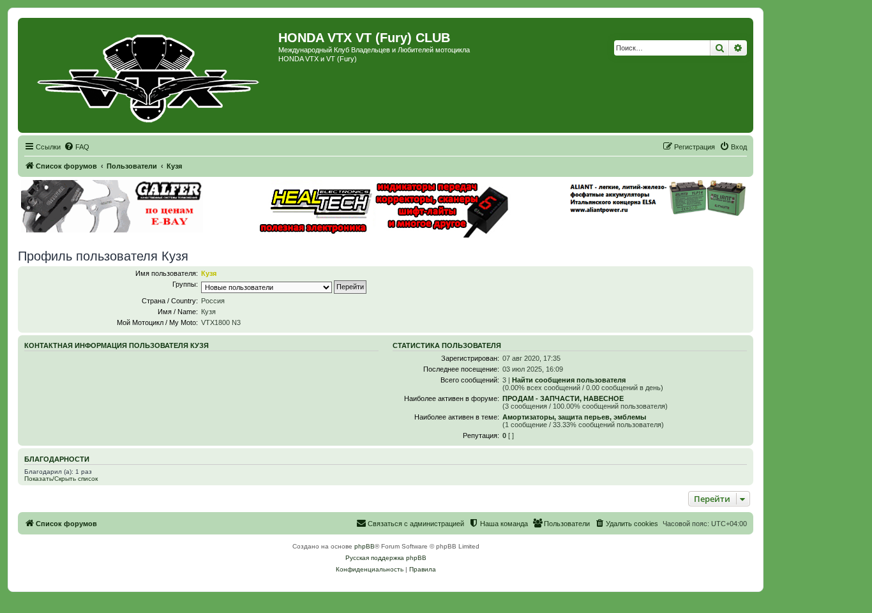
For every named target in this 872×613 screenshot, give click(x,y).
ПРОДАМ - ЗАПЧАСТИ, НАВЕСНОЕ (563, 398)
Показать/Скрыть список (61, 478)
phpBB (364, 546)
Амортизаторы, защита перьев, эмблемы (574, 417)
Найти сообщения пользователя (569, 380)
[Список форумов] (149, 75)
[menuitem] (76, 147)
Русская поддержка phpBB (385, 557)
